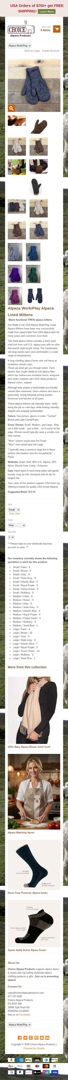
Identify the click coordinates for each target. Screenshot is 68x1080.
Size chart (14, 513)
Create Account (50, 50)
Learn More (47, 11)
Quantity (12, 532)
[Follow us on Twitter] (25, 1038)
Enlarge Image (11, 108)
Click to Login (32, 50)
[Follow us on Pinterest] (31, 1038)
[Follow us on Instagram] (36, 1038)
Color (10, 520)
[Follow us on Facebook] (20, 1038)
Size (10, 504)
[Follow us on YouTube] (42, 1038)
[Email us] (47, 1038)
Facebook (24, 1014)
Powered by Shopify (34, 1048)
